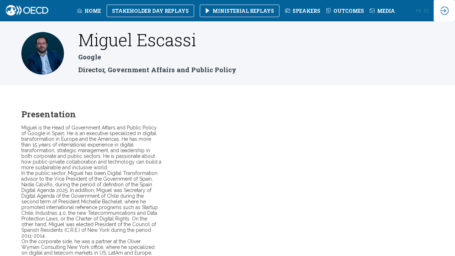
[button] (150, 11)
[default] (302, 10)
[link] (89, 10)
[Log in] (444, 10)
